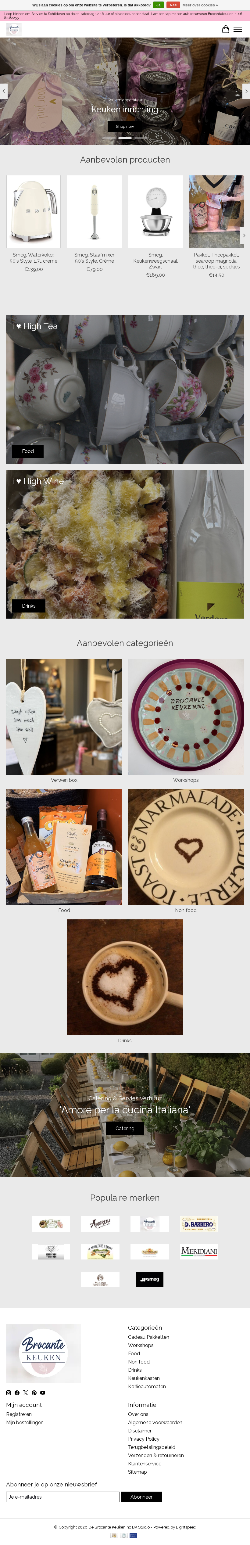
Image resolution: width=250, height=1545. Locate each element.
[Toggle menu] (238, 29)
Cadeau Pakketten (148, 1337)
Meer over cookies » (200, 5)
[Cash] (114, 1536)
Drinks (125, 1041)
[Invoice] (124, 1536)
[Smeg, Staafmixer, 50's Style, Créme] (94, 211)
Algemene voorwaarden (155, 1422)
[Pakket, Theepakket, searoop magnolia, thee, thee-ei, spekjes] (216, 211)
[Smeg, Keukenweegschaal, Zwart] (155, 211)
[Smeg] (150, 1280)
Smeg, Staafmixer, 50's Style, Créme (94, 258)
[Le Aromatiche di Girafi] (100, 1252)
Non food (186, 910)
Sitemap (137, 1472)
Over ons (138, 1414)
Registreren (19, 1414)
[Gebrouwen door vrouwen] (51, 1252)
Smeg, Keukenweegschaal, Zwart (155, 260)
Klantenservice (144, 1464)
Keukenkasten (144, 1378)
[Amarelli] (100, 1225)
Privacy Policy (143, 1439)
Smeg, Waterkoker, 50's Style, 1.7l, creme (33, 258)
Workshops (186, 780)
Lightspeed (186, 1527)
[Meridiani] (199, 1252)
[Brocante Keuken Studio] (14, 29)
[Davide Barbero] (199, 1225)
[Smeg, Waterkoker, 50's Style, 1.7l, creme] (33, 211)
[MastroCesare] (150, 1252)
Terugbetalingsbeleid (151, 1447)
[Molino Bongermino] (100, 1280)
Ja (158, 5)
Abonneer (141, 1497)
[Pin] (133, 1536)
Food (64, 910)
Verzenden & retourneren (156, 1455)
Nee (173, 5)
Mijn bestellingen (25, 1422)
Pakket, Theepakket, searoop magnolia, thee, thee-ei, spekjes (216, 260)
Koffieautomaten (147, 1386)
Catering (125, 1128)
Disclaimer (140, 1431)
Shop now (125, 126)
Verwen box (64, 780)
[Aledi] (51, 1225)
